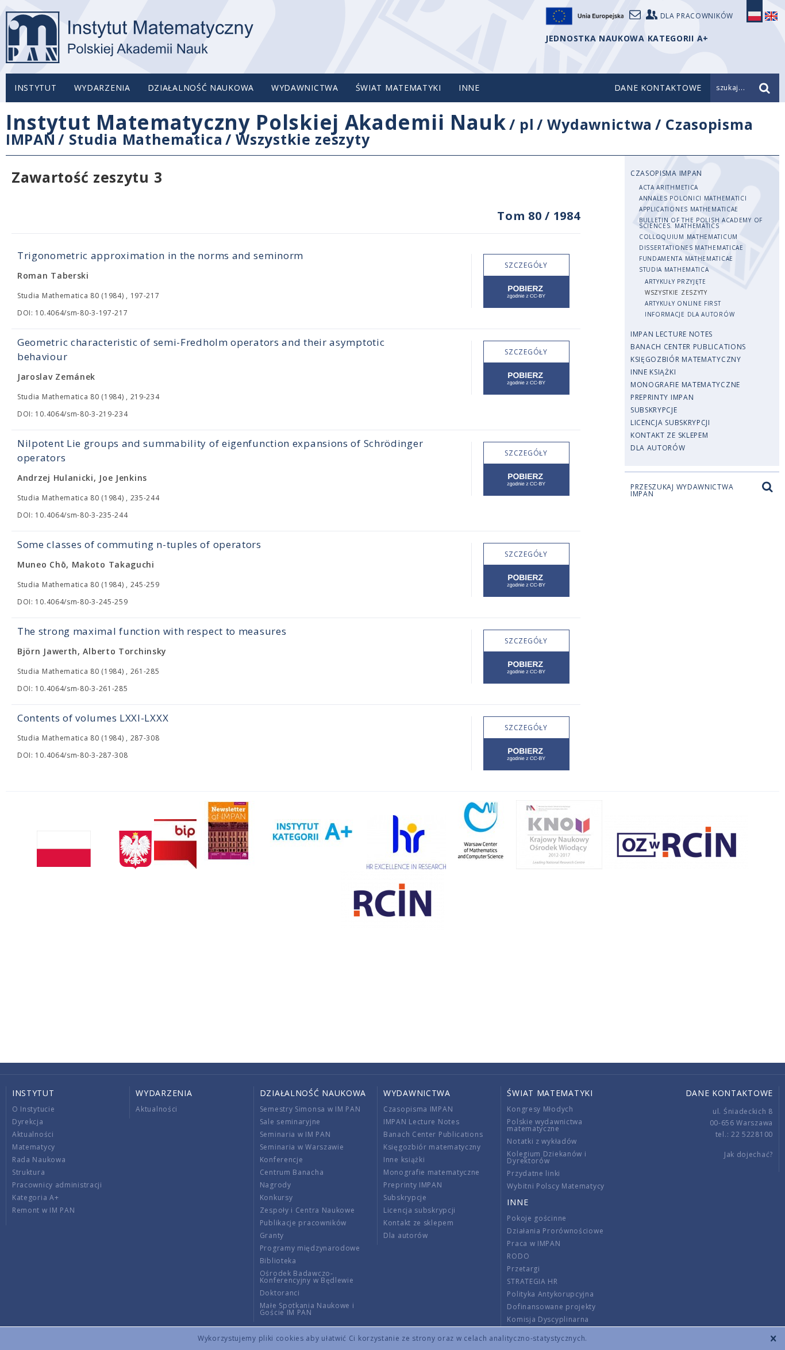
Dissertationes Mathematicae (691, 248)
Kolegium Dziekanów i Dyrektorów (546, 1157)
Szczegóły (526, 265)
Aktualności (33, 1134)
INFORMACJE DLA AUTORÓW (689, 314)
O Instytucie (33, 1109)
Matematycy (33, 1147)
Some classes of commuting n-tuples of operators (139, 544)
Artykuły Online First (683, 303)
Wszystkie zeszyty (303, 139)
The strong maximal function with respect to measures (151, 631)
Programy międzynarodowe (310, 1248)
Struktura (28, 1172)
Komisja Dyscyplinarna (548, 1319)
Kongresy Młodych (540, 1109)
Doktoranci (280, 1293)
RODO (518, 1256)
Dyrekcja (28, 1122)
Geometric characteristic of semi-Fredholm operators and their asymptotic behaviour (200, 349)
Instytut (35, 87)
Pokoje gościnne (537, 1218)
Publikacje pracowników (303, 1223)
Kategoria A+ (35, 1197)
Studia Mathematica (146, 139)
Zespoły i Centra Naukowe (307, 1210)
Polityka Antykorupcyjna (550, 1294)
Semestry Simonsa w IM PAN (310, 1109)
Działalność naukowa (201, 87)
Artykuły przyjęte (675, 281)
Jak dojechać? (748, 1154)
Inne (469, 87)
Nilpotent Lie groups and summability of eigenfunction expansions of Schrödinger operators (220, 450)
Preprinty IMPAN (662, 397)
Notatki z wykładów (542, 1141)
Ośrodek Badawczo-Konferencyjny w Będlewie (307, 1276)
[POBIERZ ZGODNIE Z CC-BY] (526, 292)
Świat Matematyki (398, 87)
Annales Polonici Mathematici (693, 198)
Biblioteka (278, 1261)
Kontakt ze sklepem (669, 435)
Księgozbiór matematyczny (685, 359)
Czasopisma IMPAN (666, 173)
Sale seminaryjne (290, 1122)
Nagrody (275, 1185)
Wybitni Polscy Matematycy (556, 1186)
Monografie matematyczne (685, 384)
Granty (272, 1235)
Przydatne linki (533, 1173)
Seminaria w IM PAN (295, 1134)
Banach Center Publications (688, 347)
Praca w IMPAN (533, 1243)
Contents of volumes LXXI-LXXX (92, 717)
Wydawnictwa (304, 87)
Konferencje (281, 1159)
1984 (566, 215)
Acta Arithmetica (668, 187)
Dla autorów (658, 448)
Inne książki (653, 372)
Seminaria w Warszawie (302, 1147)
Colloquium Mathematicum (688, 237)
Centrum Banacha (292, 1172)
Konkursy (276, 1197)
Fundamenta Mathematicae (686, 258)
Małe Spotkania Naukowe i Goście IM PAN (307, 1309)
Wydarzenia (102, 87)
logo (129, 37)
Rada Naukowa (39, 1159)
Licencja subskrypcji (670, 422)
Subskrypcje (654, 410)
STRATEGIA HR (532, 1281)
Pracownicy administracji (57, 1185)
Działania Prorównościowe (555, 1231)
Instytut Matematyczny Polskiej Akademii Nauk (256, 122)
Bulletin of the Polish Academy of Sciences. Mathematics (701, 223)
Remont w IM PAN (43, 1210)
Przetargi (523, 1269)
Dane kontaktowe (730, 1092)
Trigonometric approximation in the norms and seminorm (160, 255)
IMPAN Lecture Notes (671, 334)
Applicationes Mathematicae (688, 209)
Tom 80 (519, 215)
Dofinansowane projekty (551, 1307)
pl (527, 124)
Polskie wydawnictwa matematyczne (544, 1125)
